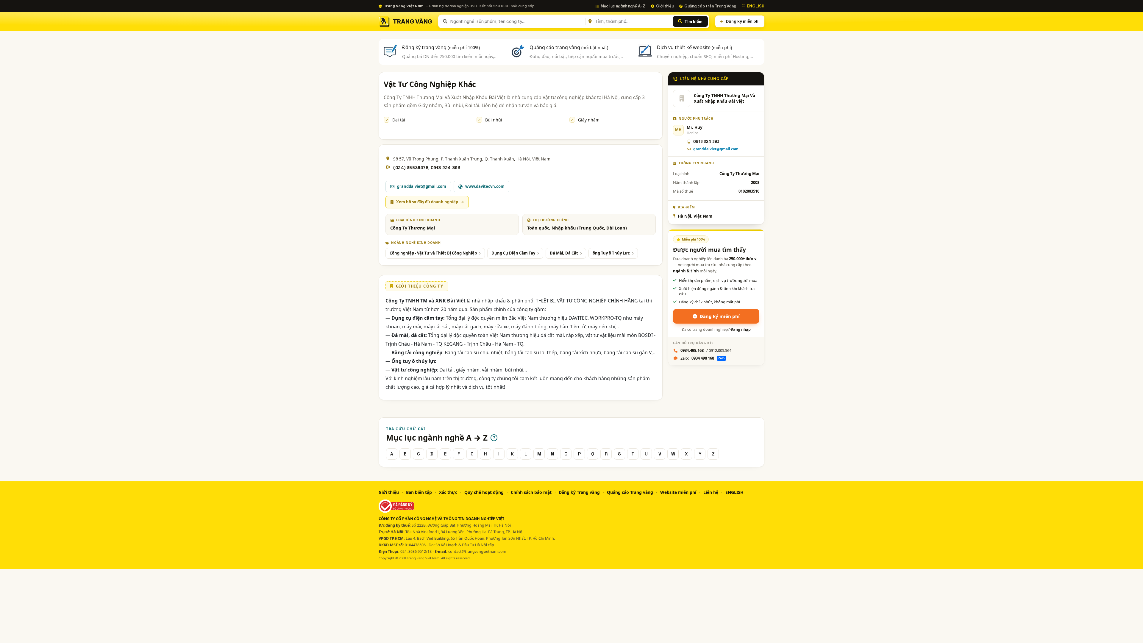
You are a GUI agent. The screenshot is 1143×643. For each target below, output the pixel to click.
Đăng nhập (740, 329)
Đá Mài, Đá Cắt (564, 253)
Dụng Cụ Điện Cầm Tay (513, 253)
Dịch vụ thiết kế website (694, 47)
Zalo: (702, 358)
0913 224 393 (445, 167)
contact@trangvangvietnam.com (477, 551)
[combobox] (516, 21)
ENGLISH (755, 6)
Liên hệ (710, 492)
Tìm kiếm (693, 21)
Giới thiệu (665, 6)
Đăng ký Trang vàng (579, 492)
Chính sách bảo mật (531, 492)
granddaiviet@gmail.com (715, 149)
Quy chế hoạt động (484, 492)
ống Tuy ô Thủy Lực (611, 253)
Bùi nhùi (493, 120)
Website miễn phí (678, 492)
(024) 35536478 (410, 167)
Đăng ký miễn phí (743, 21)
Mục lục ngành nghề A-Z (623, 6)
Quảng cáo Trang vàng (630, 492)
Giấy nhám (588, 120)
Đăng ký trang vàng (441, 47)
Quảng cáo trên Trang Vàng (710, 6)
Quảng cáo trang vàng (569, 47)
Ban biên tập (419, 492)
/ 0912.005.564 (705, 350)
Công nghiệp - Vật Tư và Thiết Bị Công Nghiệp (433, 253)
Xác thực (448, 492)
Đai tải (398, 120)
